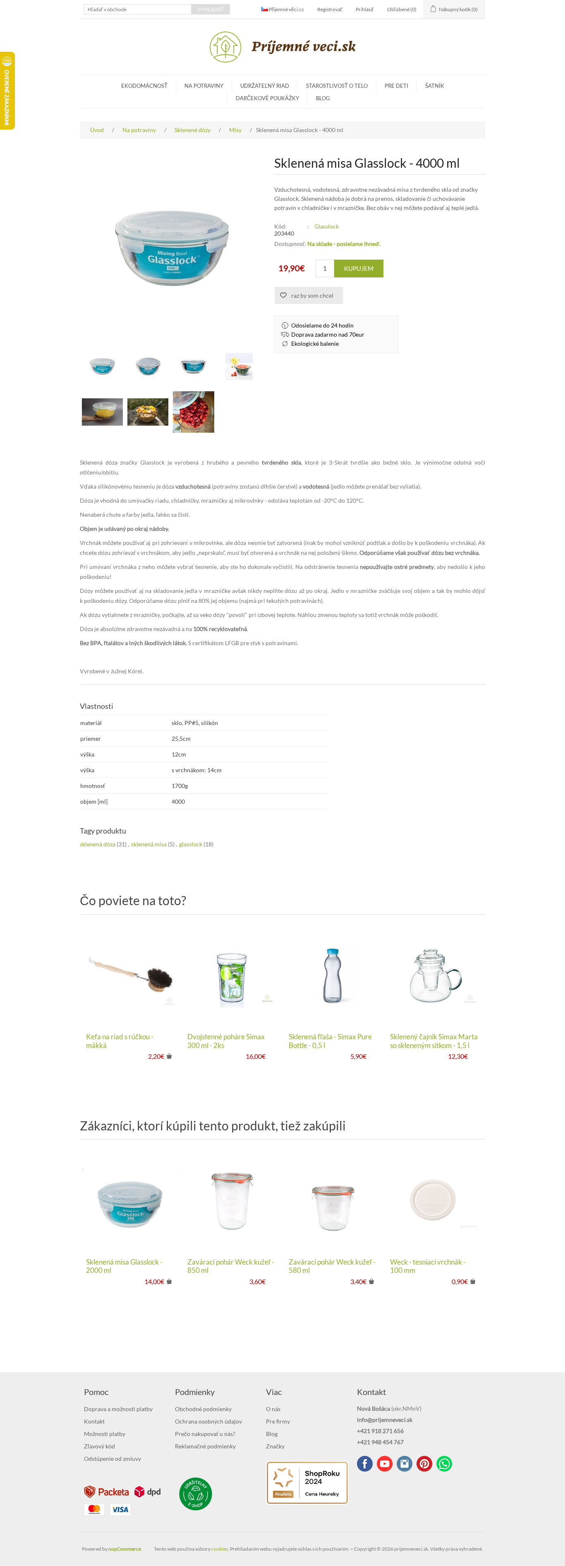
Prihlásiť (365, 9)
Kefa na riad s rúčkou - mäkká (119, 1041)
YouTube (385, 1464)
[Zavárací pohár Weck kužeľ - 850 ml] (231, 1200)
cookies (219, 1549)
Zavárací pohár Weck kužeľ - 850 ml (230, 1266)
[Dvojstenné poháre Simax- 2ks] (231, 975)
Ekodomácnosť (144, 85)
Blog (323, 98)
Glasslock (326, 226)
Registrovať (329, 9)
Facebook (365, 1464)
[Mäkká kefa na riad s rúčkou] (130, 975)
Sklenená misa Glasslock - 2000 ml (124, 1266)
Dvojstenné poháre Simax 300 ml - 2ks (226, 1041)
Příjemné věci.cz (286, 9)
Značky (275, 1446)
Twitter (404, 1464)
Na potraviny (203, 85)
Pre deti (396, 85)
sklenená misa (149, 844)
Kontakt (94, 1421)
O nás (273, 1408)
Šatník (434, 85)
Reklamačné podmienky (205, 1446)
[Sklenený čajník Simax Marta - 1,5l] (434, 975)
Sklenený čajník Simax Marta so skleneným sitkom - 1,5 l (434, 1041)
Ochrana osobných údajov (208, 1421)
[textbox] (138, 9)
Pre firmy (278, 1421)
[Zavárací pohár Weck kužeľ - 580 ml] (333, 1200)
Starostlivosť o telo (337, 85)
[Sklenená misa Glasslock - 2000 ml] (130, 1200)
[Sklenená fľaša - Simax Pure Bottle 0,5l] (333, 975)
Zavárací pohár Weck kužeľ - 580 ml (332, 1266)
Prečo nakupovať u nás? (205, 1433)
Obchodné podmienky (203, 1408)
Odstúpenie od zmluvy (112, 1458)
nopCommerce (124, 1549)
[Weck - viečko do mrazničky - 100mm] (434, 1200)
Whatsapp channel (444, 1464)
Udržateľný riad (264, 85)
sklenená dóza (97, 844)
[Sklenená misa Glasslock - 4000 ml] (102, 366)
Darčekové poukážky (267, 98)
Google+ (424, 1464)
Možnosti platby (104, 1433)
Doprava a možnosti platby (118, 1408)
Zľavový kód (99, 1446)
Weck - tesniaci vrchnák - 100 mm (428, 1266)
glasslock (190, 844)
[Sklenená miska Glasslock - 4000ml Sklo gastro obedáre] (148, 412)
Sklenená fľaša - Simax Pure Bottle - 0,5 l (330, 1041)
